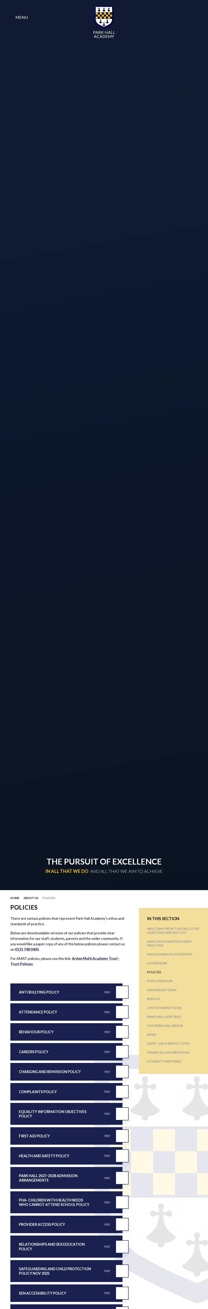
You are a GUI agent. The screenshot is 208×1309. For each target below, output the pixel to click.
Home (14, 898)
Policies (48, 898)
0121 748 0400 (27, 949)
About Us (31, 898)
